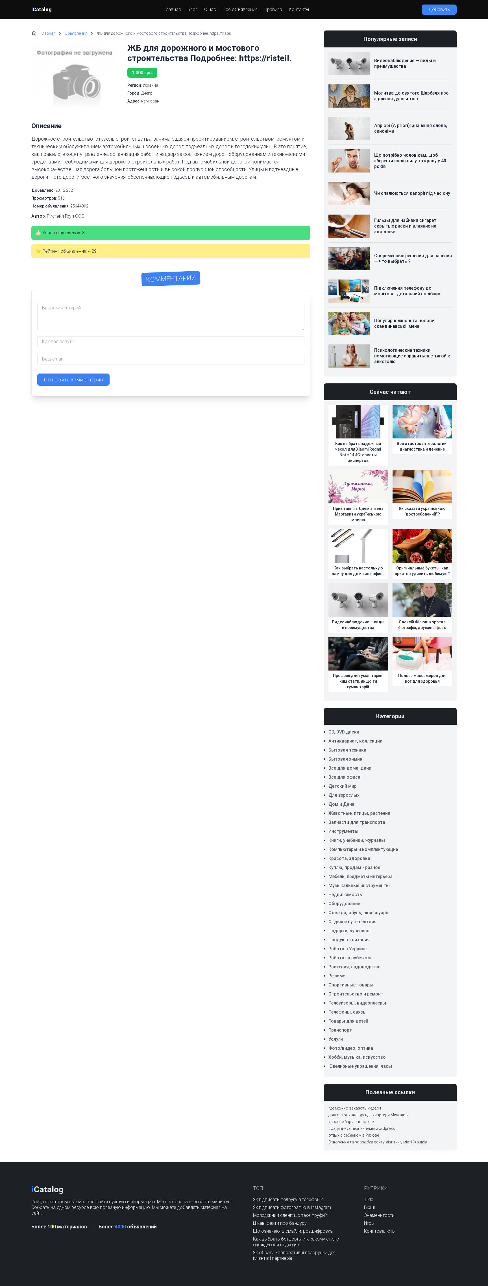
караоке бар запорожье (351, 1121)
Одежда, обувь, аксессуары (358, 912)
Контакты (299, 9)
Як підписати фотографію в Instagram (292, 1207)
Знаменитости (379, 1215)
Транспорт (340, 1030)
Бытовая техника (347, 750)
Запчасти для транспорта (356, 822)
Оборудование (344, 903)
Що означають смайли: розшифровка (293, 1231)
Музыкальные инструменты (359, 885)
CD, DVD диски (343, 732)
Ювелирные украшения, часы (360, 1066)
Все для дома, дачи (349, 768)
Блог (192, 9)
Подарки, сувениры (349, 930)
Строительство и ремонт (355, 994)
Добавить (439, 9)
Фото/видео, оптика (350, 1048)
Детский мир (342, 786)
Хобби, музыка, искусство (357, 1057)
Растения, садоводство (354, 967)
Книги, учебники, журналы (356, 840)
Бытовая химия (345, 759)
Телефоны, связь (346, 1012)
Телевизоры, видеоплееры (357, 1003)
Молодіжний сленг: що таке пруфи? (290, 1215)
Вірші (369, 1207)
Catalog (41, 9)
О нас (210, 9)
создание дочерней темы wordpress (361, 1128)
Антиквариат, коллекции (355, 741)
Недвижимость (345, 894)
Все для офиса (344, 777)
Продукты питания (349, 939)
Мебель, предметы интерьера (360, 876)
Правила (273, 9)
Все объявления (240, 9)
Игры (369, 1223)
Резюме (336, 976)
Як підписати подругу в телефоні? (288, 1199)
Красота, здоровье (349, 858)
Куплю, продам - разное (354, 867)
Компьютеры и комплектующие (363, 849)
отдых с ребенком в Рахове (353, 1135)
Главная (172, 9)
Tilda (368, 1199)
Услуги (335, 1039)
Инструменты (343, 831)
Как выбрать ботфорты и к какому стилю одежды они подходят (296, 1241)
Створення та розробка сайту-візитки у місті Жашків (377, 1142)
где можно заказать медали (354, 1108)
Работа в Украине (347, 948)
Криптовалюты (379, 1231)
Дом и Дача (341, 804)
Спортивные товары (350, 985)
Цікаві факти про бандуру (280, 1223)
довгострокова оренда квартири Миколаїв (368, 1115)
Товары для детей (348, 1021)
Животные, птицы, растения (359, 813)
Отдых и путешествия (352, 921)
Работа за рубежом (349, 957)
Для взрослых (344, 795)
